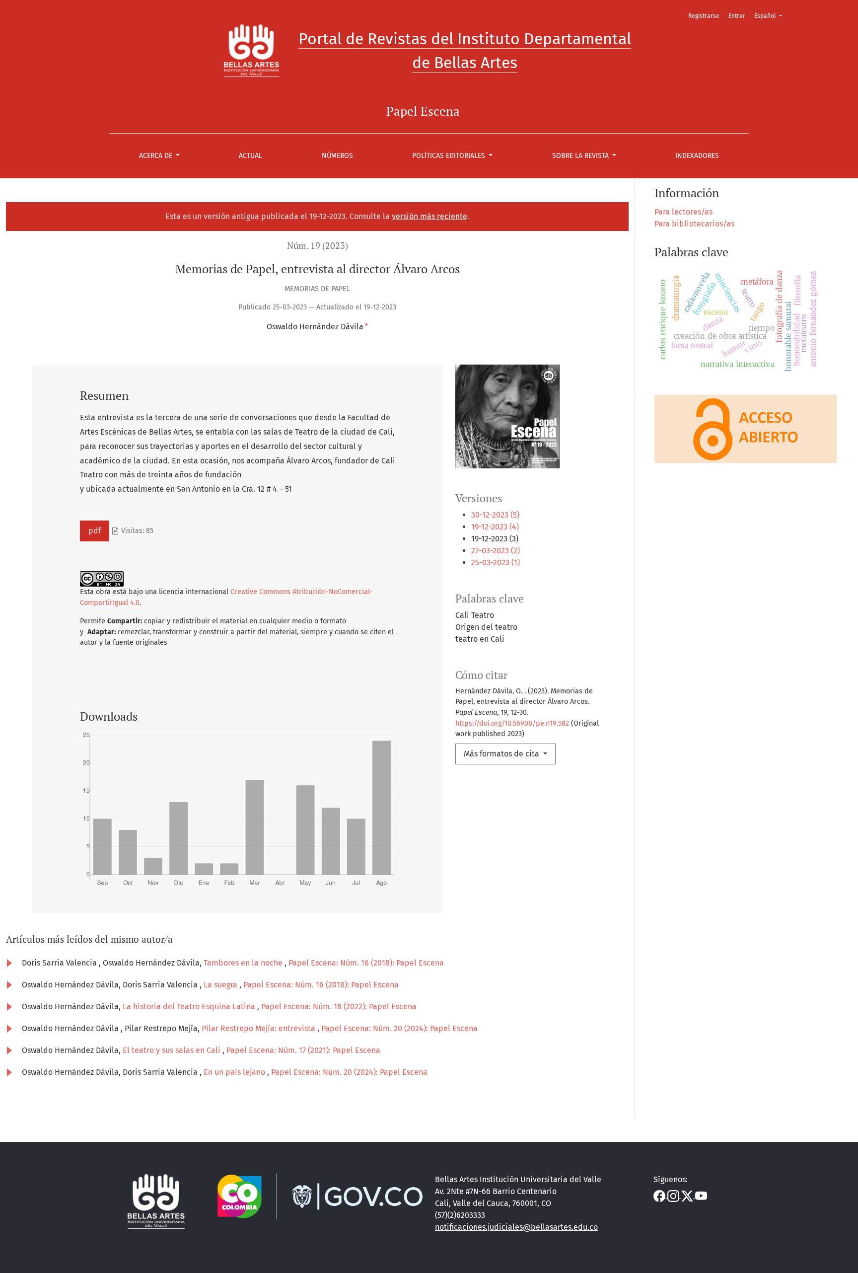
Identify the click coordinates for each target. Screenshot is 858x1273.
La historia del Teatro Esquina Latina (190, 1006)
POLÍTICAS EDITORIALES (449, 155)
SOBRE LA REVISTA (581, 155)
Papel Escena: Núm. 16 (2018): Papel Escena (366, 963)
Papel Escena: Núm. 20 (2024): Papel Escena (399, 1028)
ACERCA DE (156, 155)
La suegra (221, 984)
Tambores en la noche (244, 963)
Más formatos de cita (502, 753)
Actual (250, 155)
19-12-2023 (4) (495, 526)
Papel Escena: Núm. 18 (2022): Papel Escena (339, 1006)
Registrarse (703, 15)
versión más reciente (429, 216)
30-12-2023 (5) (495, 515)
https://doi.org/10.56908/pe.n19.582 (512, 723)
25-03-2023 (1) (495, 562)
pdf (94, 530)
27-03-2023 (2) (495, 550)
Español (771, 15)
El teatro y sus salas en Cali (172, 1050)
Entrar (736, 15)
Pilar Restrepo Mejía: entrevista (259, 1028)
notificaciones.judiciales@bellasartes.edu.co (516, 1227)
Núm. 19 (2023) (317, 245)
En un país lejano (235, 1072)
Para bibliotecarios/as (694, 223)
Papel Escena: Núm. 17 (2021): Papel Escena (303, 1050)
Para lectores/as (683, 212)
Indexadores (697, 155)
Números (337, 155)
